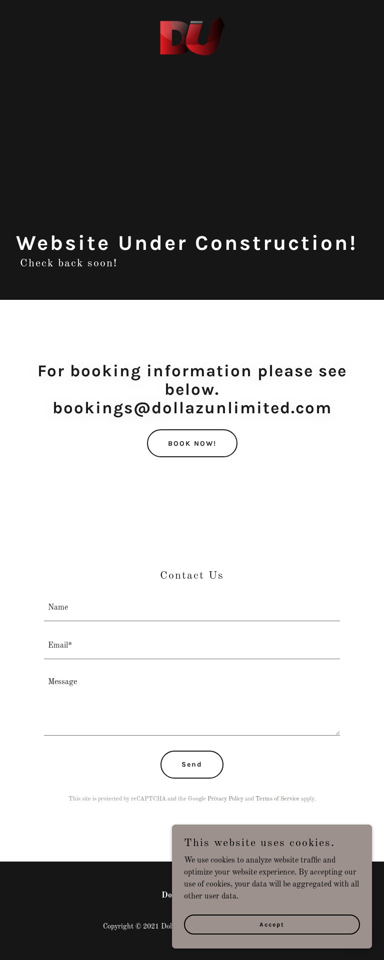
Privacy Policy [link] (226, 799)
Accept (272, 924)
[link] (192, 20)
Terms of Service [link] (278, 799)
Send (192, 764)
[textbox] (192, 608)
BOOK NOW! (192, 443)
